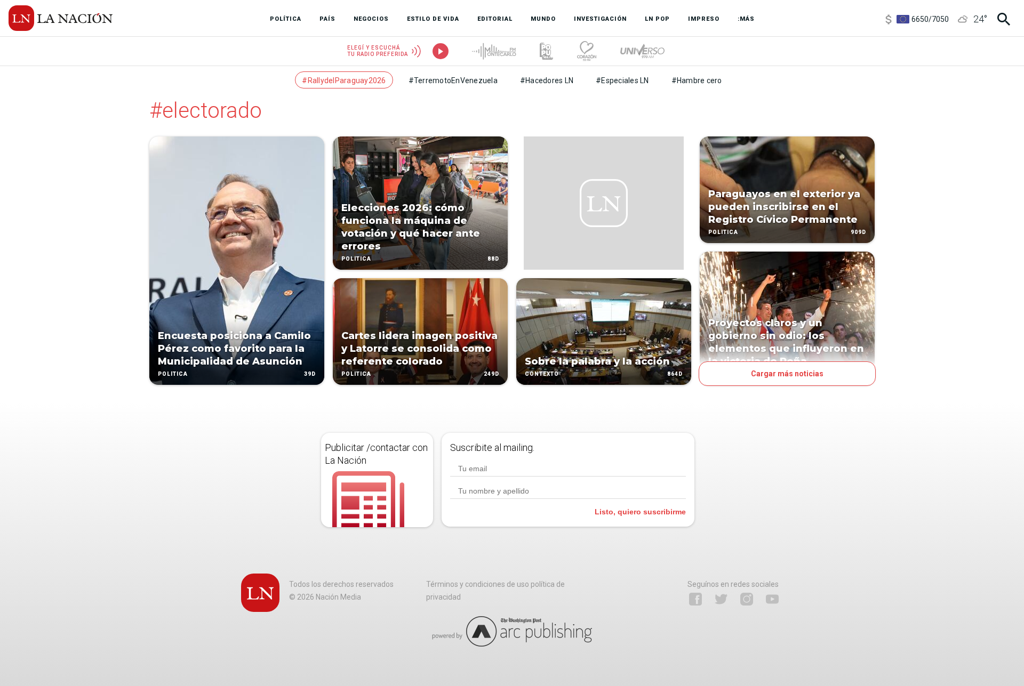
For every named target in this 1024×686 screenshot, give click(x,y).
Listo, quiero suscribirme (640, 511)
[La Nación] (61, 18)
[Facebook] (695, 599)
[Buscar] (1003, 19)
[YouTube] (772, 599)
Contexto (542, 374)
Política (173, 374)
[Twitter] (721, 599)
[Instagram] (746, 599)
